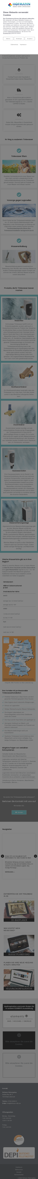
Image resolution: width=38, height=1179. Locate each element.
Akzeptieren (29, 38)
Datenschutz (14, 44)
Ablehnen (8, 38)
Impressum (23, 44)
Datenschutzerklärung (14, 31)
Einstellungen (19, 38)
